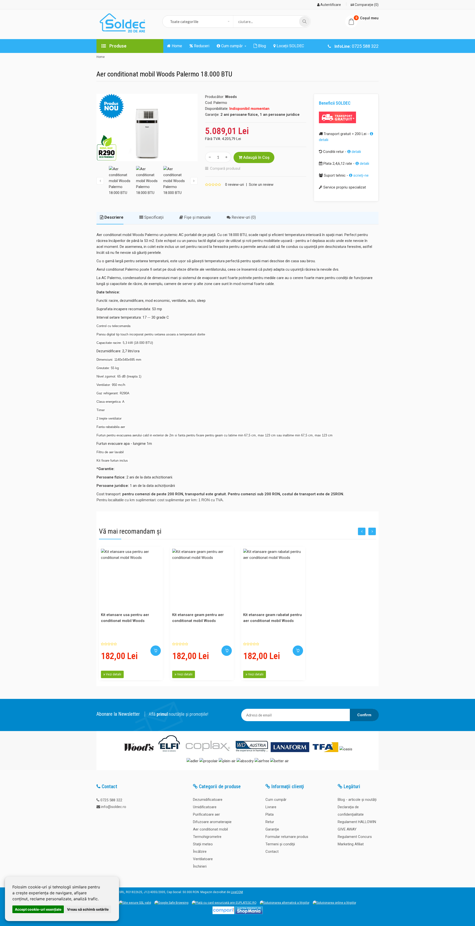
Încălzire (200, 851)
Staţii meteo (203, 844)
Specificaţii (153, 217)
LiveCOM (237, 892)
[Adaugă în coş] (155, 650)
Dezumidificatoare (207, 799)
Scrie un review (261, 184)
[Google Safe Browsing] (171, 902)
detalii (356, 151)
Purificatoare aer (206, 814)
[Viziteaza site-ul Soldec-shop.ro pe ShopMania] (249, 913)
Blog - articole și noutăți (357, 799)
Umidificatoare (204, 807)
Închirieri (200, 866)
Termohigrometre (207, 836)
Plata (269, 814)
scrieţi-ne (360, 175)
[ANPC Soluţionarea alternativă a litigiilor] (285, 902)
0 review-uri (234, 184)
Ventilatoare (203, 859)
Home (100, 57)
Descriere (113, 217)
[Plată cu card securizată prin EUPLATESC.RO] (224, 902)
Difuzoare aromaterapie (212, 822)
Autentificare (330, 5)
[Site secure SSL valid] (135, 902)
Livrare (270, 807)
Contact (272, 851)
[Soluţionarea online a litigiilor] (334, 902)
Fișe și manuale (197, 217)
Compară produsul (225, 168)
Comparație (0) (366, 5)
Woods (231, 97)
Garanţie (272, 829)
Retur (269, 822)
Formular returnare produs (286, 836)
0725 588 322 (111, 800)
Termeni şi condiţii (280, 844)
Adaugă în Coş (255, 157)
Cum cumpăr (275, 799)
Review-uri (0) (243, 217)
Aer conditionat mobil (210, 829)
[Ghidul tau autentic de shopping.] (223, 913)
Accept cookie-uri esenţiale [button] (38, 909)
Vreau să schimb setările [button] (88, 909)
